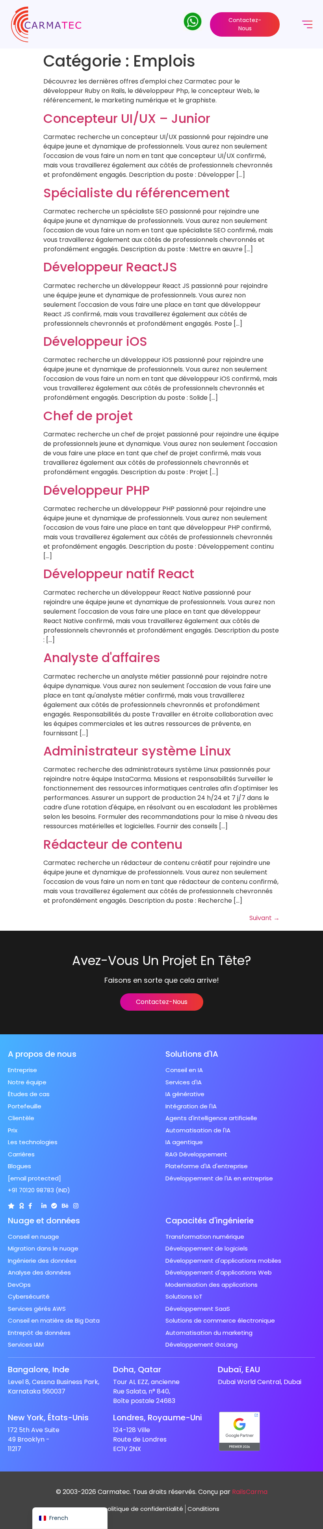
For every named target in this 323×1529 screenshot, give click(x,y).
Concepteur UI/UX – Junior (126, 118)
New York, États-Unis (48, 1417)
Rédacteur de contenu (112, 844)
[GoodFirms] (21, 1206)
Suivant (264, 917)
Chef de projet (88, 416)
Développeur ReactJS (110, 267)
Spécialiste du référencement (136, 193)
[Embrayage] (11, 1206)
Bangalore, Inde (38, 1369)
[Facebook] (30, 1206)
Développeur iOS (95, 341)
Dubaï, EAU (239, 1369)
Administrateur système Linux (137, 751)
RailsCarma (249, 1491)
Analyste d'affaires (101, 657)
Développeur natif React (118, 574)
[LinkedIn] (43, 1206)
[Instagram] (75, 1206)
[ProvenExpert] (54, 1206)
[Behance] (65, 1206)
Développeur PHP (96, 490)
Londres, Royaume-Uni (157, 1417)
